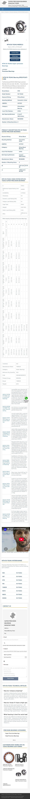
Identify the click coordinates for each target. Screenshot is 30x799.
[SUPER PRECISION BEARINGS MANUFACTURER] (4, 2)
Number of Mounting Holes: (9, 122)
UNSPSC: (4, 103)
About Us (3, 794)
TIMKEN (4, 587)
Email (5, 637)
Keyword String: (6, 97)
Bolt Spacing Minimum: (8, 114)
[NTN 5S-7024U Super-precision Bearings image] (15, 27)
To (4, 643)
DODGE (4, 598)
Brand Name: (5, 91)
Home (2, 12)
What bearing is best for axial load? (16, 715)
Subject (5, 649)
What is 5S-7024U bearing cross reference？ (15, 49)
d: (2, 170)
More (14, 740)
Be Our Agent (15, 59)
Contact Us (9, 794)
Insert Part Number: (7, 111)
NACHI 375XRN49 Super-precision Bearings (6, 502)
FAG (3, 583)
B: (2, 165)
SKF (3, 576)
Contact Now (15, 52)
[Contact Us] (26, 399)
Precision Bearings (14, 12)
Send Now (10, 678)
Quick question (7, 654)
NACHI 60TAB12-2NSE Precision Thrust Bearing (6, 409)
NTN (3, 580)
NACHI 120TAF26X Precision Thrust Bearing (6, 486)
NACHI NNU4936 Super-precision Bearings (6, 474)
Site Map (15, 794)
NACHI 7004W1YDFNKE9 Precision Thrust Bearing (6, 434)
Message (5, 664)
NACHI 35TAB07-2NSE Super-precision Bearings (6, 396)
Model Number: (6, 94)
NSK (3, 573)
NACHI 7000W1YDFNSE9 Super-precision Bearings (6, 462)
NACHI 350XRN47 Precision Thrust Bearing (6, 447)
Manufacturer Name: (7, 119)
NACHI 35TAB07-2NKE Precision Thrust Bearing (6, 516)
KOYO (4, 591)
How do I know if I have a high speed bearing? (16, 703)
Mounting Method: (7, 100)
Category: (5, 106)
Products (7, 12)
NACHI (4, 594)
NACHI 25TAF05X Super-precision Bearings (6, 420)
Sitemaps (19, 794)
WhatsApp (15, 56)
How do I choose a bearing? (13, 691)
